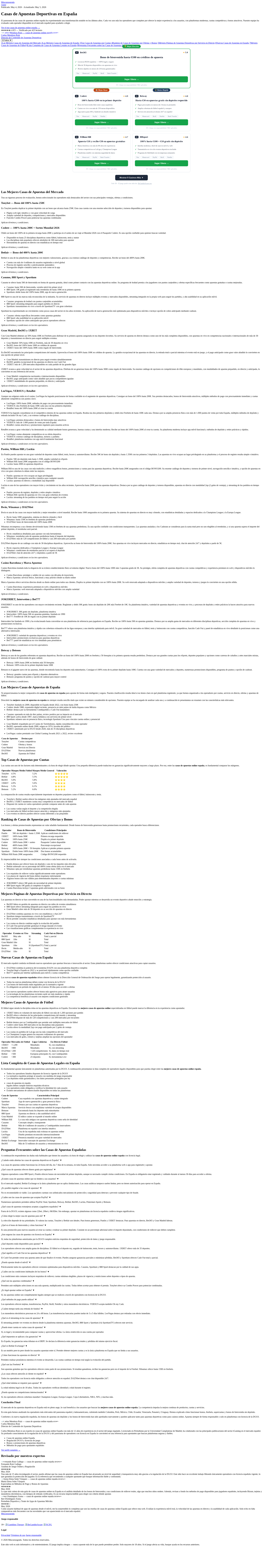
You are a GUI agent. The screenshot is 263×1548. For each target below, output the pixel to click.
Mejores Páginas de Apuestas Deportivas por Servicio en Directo (186, 43)
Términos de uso (18, 1535)
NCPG (47, 1524)
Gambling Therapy (14, 1524)
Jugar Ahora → (131, 79)
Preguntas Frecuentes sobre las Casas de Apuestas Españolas (104, 45)
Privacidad (5, 1535)
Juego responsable (34, 1535)
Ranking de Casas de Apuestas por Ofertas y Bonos (134, 43)
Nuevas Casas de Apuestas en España (232, 43)
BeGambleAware (34, 1524)
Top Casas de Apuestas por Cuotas (95, 43)
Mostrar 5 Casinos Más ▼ (131, 178)
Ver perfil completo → (10, 1450)
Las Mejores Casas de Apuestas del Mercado (21, 43)
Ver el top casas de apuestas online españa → (20, 27)
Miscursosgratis (8, 2)
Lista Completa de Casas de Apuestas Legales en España (51, 45)
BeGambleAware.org (145, 183)
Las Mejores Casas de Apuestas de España (60, 43)
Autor (3, 5)
